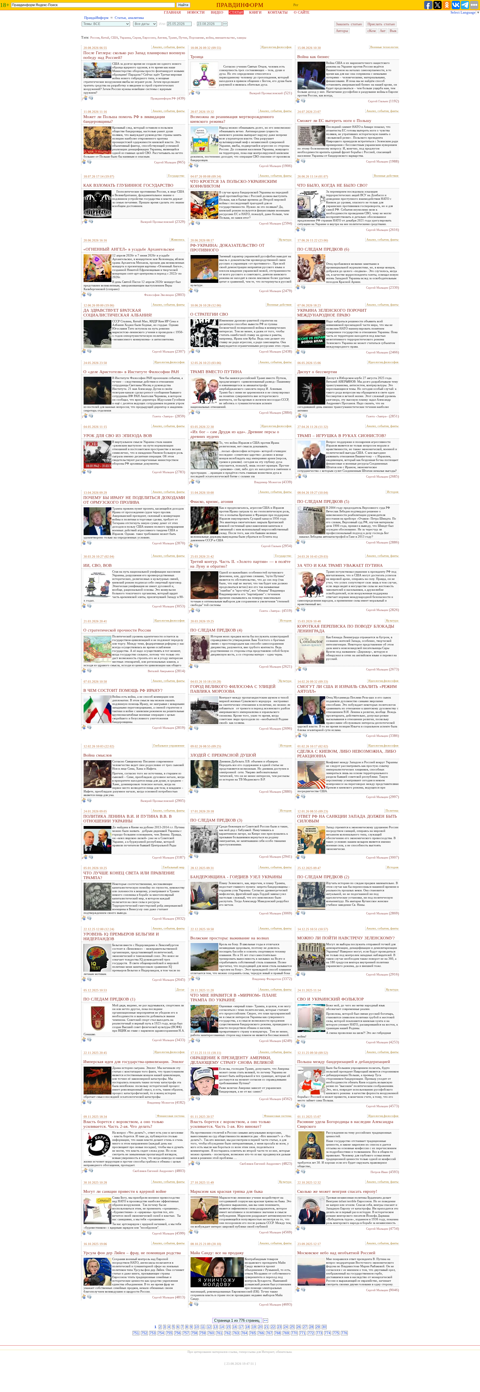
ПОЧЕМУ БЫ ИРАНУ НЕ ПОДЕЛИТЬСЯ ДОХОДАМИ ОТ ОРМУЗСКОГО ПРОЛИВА (134, 500)
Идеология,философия (276, 47)
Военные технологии (384, 47)
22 (273, 1327)
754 (161, 1333)
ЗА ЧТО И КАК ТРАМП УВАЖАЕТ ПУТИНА (340, 565)
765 (253, 1333)
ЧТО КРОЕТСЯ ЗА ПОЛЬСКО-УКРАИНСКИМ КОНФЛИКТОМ (233, 183)
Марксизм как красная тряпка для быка (226, 1191)
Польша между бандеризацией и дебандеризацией (343, 1061)
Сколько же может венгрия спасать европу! (337, 1191)
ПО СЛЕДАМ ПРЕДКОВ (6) (323, 249)
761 (219, 1333)
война (210, 37)
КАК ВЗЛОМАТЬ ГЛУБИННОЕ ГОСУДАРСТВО (128, 185)
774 (328, 1333)
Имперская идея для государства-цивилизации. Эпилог (133, 1061)
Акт (383, 31)
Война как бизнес (313, 56)
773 (319, 1333)
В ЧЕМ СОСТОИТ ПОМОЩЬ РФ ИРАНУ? (122, 690)
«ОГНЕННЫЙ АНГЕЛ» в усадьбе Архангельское (128, 249)
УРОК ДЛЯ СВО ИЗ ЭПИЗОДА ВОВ (117, 435)
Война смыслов (97, 755)
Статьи (236, 12)
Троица (196, 56)
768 (278, 1333)
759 (203, 1333)
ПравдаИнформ (96, 18)
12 (209, 1327)
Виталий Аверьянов (161, 671)
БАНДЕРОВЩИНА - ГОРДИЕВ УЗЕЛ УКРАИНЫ (236, 877)
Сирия (136, 37)
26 (299, 1327)
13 (216, 1327)
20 (260, 1327)
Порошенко (196, 37)
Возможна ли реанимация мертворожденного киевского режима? (232, 119)
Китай (105, 37)
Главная (172, 12)
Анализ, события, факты (168, 47)
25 (292, 1327)
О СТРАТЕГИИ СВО (209, 314)
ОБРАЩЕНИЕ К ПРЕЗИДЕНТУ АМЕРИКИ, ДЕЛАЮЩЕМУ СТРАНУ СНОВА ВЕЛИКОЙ (232, 1060)
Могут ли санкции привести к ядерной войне (124, 1191)
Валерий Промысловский (266, 93)
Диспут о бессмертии (317, 372)
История (392, 491)
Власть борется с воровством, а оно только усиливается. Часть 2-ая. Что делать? (123, 1124)
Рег (295, 5)
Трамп (172, 37)
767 (269, 1333)
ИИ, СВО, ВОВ (97, 565)
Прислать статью (381, 24)
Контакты (278, 12)
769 (286, 1333)
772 (311, 1333)
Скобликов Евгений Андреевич (153, 1171)
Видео (217, 12)
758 (194, 1333)
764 (244, 1333)
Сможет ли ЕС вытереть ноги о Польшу (334, 120)
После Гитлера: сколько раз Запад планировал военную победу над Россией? (134, 55)
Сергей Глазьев (378, 101)
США (114, 37)
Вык (393, 31)
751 (136, 1333)
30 (324, 1327)
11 (203, 1327)
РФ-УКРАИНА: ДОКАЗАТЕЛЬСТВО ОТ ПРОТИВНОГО (227, 247)
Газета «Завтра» (163, 416)
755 (169, 1333)
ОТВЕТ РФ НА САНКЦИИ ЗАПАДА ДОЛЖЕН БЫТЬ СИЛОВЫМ (347, 818)
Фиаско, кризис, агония (211, 501)
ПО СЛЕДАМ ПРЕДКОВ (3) (216, 820)
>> (266, 1321)
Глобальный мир (173, 867)
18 (247, 1327)
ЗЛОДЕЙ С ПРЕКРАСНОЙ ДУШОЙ (223, 755)
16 (235, 1327)
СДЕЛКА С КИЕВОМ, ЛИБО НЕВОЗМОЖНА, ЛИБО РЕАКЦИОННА (346, 753)
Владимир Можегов (267, 482)
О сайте (301, 12)
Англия (162, 37)
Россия (94, 37)
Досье (180, 989)
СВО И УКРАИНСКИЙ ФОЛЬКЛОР (330, 999)
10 (197, 1327)
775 (336, 1333)
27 (305, 1327)
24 (286, 1327)
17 (241, 1327)
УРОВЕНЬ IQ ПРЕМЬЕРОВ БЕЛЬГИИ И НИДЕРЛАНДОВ (121, 936)
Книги (255, 12)
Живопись (177, 239)
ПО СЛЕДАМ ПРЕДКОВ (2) (323, 877)
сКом (372, 31)
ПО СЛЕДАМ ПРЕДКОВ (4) (216, 630)
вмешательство (225, 37)
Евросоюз (149, 37)
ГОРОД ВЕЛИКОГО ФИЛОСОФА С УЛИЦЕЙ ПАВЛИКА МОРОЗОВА (233, 688)
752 (144, 1333)
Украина (125, 37)
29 (318, 1327)
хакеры (241, 37)
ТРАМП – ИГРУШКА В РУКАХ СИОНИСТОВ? (341, 435)
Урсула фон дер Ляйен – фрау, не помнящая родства (132, 1253)
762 (228, 1333)
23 (279, 1327)
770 (294, 1333)
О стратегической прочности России (117, 630)
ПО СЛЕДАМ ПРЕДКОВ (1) (109, 999)
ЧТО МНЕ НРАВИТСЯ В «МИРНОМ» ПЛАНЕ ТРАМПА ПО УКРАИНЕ (233, 997)
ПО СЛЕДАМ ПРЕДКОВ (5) (323, 501)
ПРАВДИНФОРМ (240, 5)
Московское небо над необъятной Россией (336, 1253)
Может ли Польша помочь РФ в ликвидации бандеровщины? (124, 119)
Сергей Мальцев (165, 162)
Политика (392, 810)
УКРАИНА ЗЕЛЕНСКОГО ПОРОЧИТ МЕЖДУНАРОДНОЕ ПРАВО (332, 312)
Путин (183, 37)
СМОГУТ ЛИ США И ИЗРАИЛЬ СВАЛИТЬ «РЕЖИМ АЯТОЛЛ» (347, 688)
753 (153, 1333)
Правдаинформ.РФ (163, 98)
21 (267, 1327)
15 (228, 1327)
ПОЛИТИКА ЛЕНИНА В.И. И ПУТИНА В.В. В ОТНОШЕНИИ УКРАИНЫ (127, 818)
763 (236, 1333)
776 (344, 1333)
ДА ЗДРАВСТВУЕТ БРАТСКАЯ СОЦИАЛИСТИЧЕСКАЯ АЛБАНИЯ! (117, 312)
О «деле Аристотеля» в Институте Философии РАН (131, 372)
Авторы (342, 31)
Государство (176, 175)
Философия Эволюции (159, 294)
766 (261, 1333)
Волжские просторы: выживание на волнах (229, 938)
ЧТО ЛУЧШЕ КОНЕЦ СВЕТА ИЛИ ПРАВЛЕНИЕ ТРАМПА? (129, 875)
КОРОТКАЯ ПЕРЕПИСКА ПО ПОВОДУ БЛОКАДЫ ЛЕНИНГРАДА (345, 628)
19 (254, 1327)
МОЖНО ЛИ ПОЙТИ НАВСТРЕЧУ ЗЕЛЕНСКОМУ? (346, 938)
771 (303, 1333)
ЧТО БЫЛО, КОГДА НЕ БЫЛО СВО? (332, 185)
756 (178, 1333)
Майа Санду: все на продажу (217, 1253)
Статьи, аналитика (129, 18)
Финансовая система (170, 1115)
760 (211, 1333)
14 (222, 1327)
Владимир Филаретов (266, 979)
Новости (195, 12)
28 (311, 1327)
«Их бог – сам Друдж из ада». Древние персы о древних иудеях (234, 434)
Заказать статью (349, 24)
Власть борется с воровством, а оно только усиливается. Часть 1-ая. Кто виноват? (230, 1124)
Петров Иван (379, 1172)
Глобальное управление (168, 745)
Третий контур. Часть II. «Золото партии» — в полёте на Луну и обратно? (240, 563)
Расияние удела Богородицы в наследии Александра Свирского (345, 1124)
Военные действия (386, 175)
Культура (285, 239)
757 (186, 1333)
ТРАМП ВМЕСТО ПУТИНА (216, 372)
